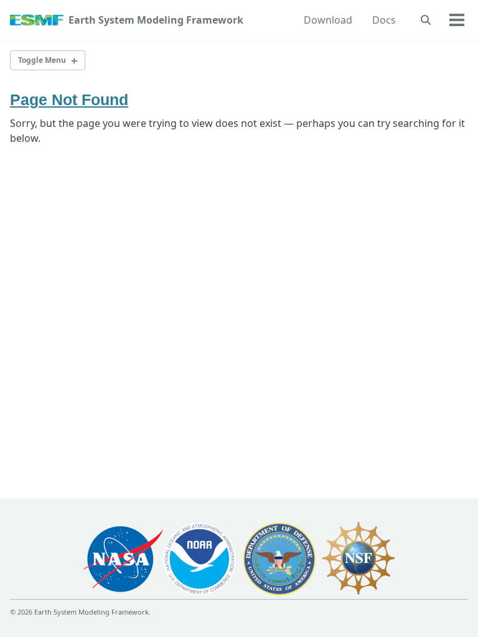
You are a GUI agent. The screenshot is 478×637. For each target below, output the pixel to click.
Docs (384, 20)
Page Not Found (69, 99)
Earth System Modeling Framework (155, 20)
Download (328, 20)
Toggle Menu (42, 60)
